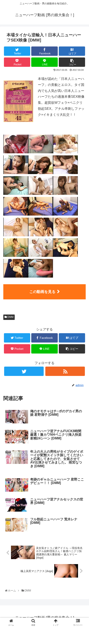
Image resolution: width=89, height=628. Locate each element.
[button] (81, 445)
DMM (10, 317)
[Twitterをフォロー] (24, 371)
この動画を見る (42, 292)
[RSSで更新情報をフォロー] (65, 371)
